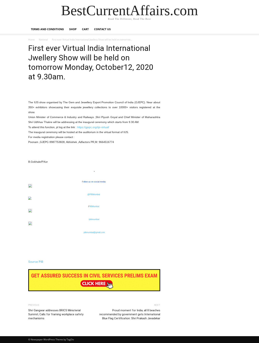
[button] (226, 29)
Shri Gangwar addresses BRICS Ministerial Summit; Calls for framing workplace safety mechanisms (55, 314)
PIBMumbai (94, 206)
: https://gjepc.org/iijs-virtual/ (92, 127)
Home (31, 39)
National (43, 39)
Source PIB (35, 261)
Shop (73, 29)
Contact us (102, 29)
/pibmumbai (94, 219)
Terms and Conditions (47, 29)
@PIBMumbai (93, 194)
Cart (85, 29)
